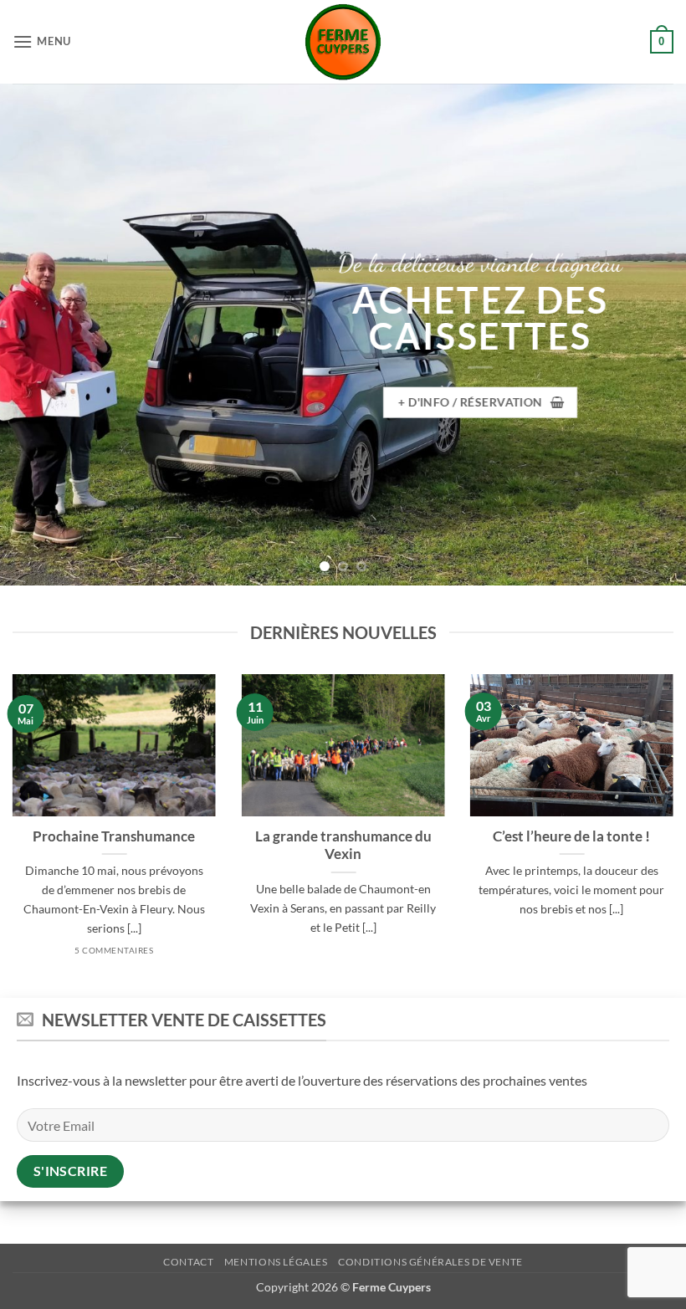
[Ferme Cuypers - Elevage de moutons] (343, 42)
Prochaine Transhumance (114, 836)
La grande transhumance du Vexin (342, 845)
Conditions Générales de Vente (430, 1261)
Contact (188, 1261)
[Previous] (35, 334)
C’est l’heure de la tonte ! (571, 836)
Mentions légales (276, 1261)
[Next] (651, 334)
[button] (42, 41)
